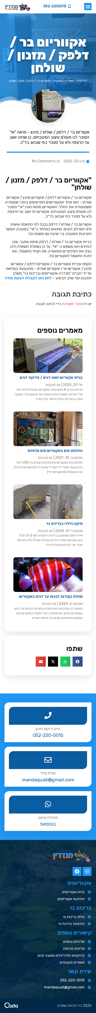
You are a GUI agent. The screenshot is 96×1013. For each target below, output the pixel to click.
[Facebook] (77, 871)
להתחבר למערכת (75, 304)
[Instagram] (87, 871)
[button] (88, 6)
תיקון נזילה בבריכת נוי (64, 523)
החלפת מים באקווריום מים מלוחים (55, 450)
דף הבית (82, 81)
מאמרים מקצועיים (63, 81)
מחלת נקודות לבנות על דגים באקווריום (51, 596)
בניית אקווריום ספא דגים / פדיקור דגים (51, 377)
